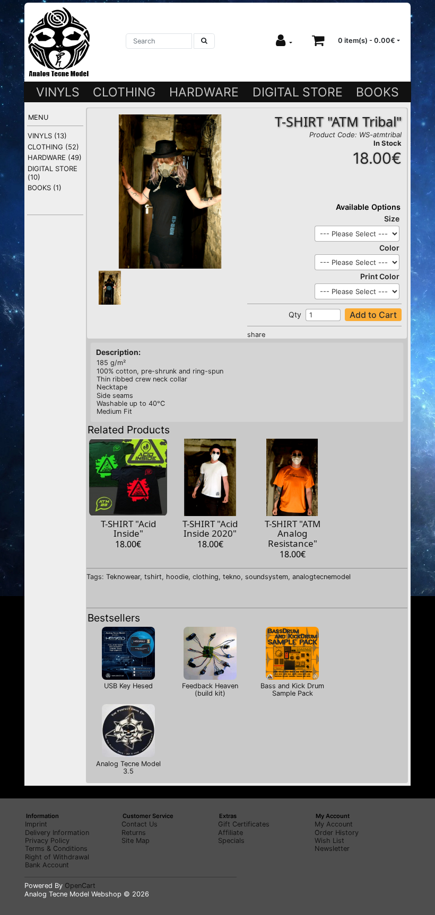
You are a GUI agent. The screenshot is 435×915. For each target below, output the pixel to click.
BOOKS (377, 92)
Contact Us (139, 824)
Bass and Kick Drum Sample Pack (292, 689)
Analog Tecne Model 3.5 (128, 767)
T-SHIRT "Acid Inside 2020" (210, 529)
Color (389, 247)
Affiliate (230, 833)
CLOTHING (124, 92)
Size (391, 218)
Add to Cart (373, 314)
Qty (295, 314)
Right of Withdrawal (57, 857)
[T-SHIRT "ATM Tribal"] (170, 191)
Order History (337, 833)
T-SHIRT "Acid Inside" (128, 529)
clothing (206, 577)
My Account (334, 824)
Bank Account (47, 865)
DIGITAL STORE (298, 92)
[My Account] (284, 40)
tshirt (153, 577)
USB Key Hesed (128, 686)
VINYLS (58, 92)
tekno (232, 577)
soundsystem (266, 577)
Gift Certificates (243, 824)
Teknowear (123, 577)
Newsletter (332, 848)
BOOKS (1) (45, 187)
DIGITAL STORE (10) (52, 172)
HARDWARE (204, 92)
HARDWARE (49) (55, 157)
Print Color (379, 276)
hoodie (177, 577)
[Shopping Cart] (318, 40)
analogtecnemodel (321, 577)
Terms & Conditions (56, 848)
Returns (133, 833)
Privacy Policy (47, 841)
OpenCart (80, 886)
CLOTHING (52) (53, 147)
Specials (231, 841)
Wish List (329, 841)
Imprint (36, 824)
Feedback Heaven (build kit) (210, 689)
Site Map (135, 841)
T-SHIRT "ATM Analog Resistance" (292, 533)
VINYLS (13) (47, 135)
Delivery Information (57, 833)
